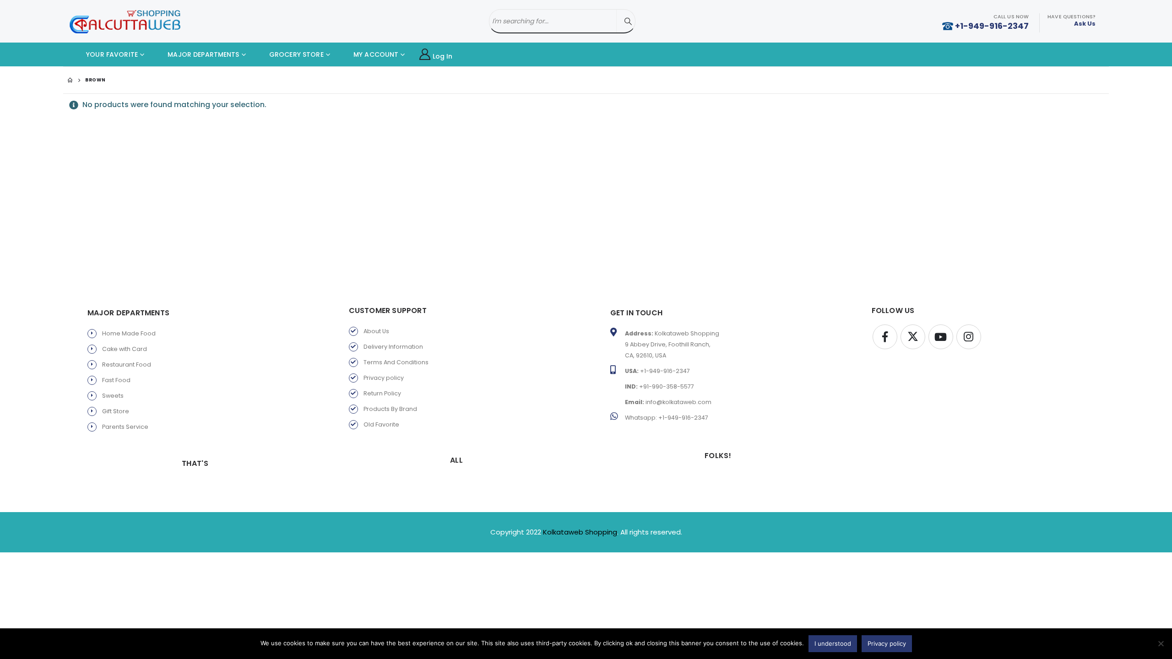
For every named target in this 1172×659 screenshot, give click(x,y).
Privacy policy (384, 378)
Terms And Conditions (396, 362)
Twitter (913, 336)
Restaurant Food (126, 364)
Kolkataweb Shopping (580, 532)
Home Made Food (129, 333)
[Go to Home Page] (70, 80)
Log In (443, 56)
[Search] (628, 21)
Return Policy (382, 393)
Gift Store (115, 411)
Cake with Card (124, 349)
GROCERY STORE (295, 54)
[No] (1160, 643)
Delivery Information (393, 347)
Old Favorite (381, 424)
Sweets (113, 396)
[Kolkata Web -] (125, 21)
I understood (832, 643)
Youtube (940, 336)
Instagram (968, 336)
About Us (376, 331)
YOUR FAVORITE (111, 54)
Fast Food (116, 380)
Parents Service (125, 427)
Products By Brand (390, 409)
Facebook (885, 336)
